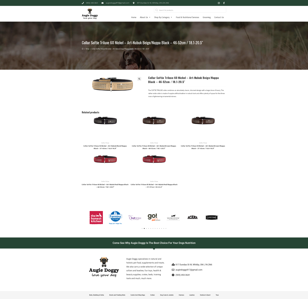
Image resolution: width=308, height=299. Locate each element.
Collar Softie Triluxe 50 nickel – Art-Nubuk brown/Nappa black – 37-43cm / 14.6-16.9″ (203, 147)
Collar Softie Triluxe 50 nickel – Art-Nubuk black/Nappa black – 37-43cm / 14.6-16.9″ (105, 147)
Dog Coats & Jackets (166, 295)
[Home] (82, 49)
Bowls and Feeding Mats (117, 295)
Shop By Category (162, 17)
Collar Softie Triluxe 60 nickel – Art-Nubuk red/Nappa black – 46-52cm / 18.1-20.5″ (105, 185)
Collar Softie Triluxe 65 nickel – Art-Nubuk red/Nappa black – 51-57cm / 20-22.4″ (154, 185)
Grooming (207, 17)
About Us (144, 17)
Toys (217, 295)
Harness (181, 295)
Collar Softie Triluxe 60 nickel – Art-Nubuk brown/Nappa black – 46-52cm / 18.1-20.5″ (154, 147)
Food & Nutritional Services (187, 17)
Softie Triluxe (105, 143)
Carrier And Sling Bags (138, 295)
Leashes (192, 295)
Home (133, 17)
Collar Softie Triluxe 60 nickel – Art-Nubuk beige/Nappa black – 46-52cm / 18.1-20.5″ (120, 49)
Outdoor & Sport (205, 295)
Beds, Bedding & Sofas (96, 295)
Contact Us (219, 17)
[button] (139, 79)
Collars (152, 295)
